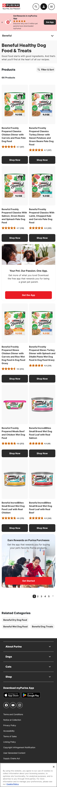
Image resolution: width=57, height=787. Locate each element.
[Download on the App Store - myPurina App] (11, 695)
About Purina (14, 646)
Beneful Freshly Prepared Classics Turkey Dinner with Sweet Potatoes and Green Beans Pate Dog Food (41, 136)
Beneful (7, 35)
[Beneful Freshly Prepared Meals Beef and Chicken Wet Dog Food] (15, 404)
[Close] (2, 22)
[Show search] (36, 6)
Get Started (28, 580)
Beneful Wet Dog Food (15, 626)
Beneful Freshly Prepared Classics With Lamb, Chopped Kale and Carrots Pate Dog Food (41, 216)
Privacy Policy (9, 725)
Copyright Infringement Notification (19, 747)
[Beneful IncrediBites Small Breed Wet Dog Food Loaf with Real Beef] (42, 479)
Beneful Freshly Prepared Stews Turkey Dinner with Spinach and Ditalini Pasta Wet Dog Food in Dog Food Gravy (42, 353)
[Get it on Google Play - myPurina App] (31, 695)
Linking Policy (9, 742)
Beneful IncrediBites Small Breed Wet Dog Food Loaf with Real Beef (40, 507)
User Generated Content (14, 753)
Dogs (9, 656)
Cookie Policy (13, 784)
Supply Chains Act (11, 758)
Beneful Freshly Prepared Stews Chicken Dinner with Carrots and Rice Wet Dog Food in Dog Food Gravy (13, 355)
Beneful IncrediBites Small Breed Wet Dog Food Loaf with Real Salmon (40, 433)
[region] (28, 775)
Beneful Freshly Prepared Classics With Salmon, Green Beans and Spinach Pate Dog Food (14, 216)
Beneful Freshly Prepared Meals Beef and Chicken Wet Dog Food (13, 433)
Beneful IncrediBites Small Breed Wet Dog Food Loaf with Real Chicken (13, 507)
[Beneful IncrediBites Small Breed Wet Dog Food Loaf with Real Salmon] (42, 404)
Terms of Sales (10, 736)
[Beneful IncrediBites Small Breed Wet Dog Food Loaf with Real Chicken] (15, 479)
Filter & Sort (47, 69)
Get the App (28, 295)
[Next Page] (53, 596)
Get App (50, 22)
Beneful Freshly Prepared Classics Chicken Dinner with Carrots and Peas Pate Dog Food (14, 135)
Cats (8, 666)
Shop (9, 676)
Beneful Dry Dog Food (15, 620)
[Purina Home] (17, 6)
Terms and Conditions (13, 714)
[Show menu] (51, 6)
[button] (15, 160)
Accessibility (9, 731)
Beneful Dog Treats (42, 626)
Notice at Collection (12, 720)
